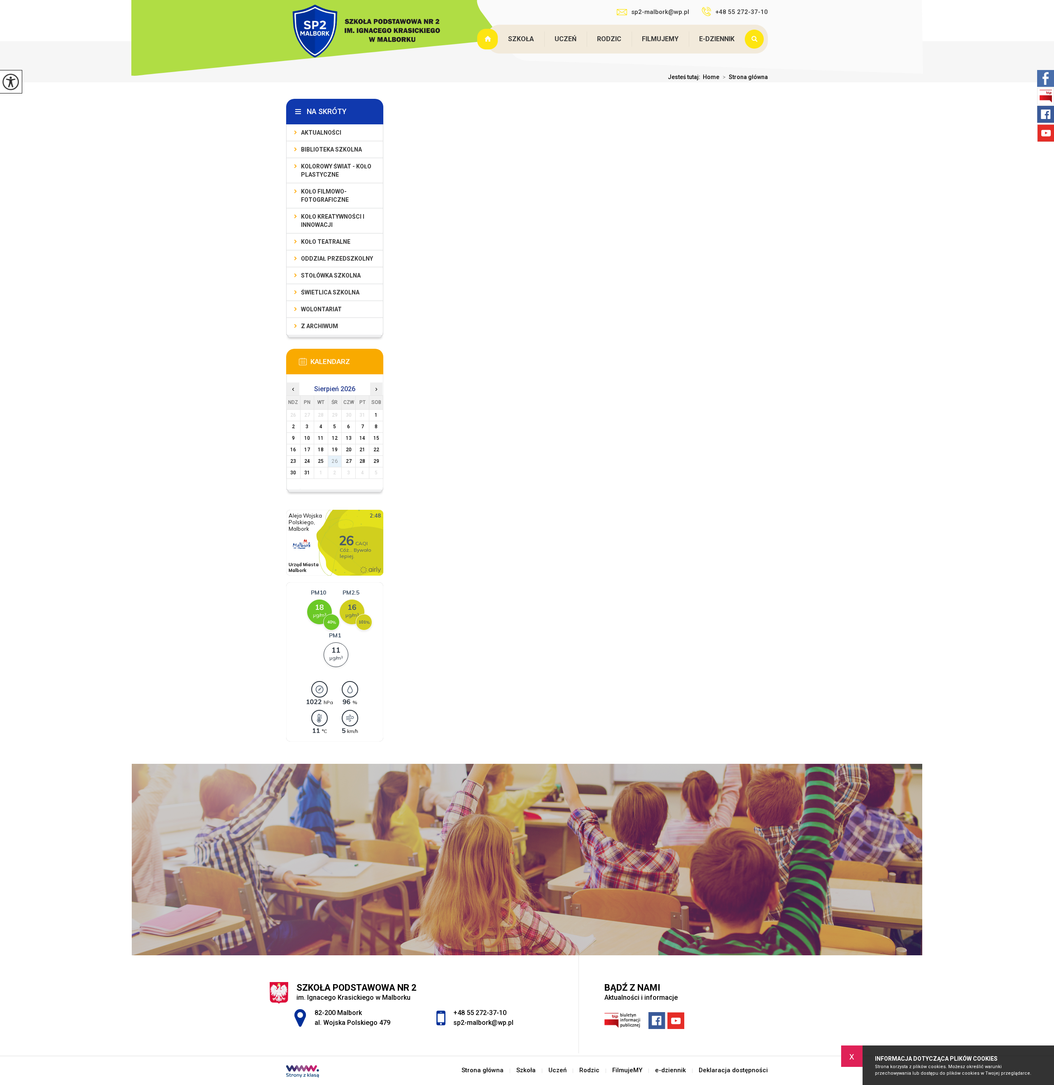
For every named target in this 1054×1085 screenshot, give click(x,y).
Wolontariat (321, 309)
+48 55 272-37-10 (741, 12)
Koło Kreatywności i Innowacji (332, 220)
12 (335, 438)
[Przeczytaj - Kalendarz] (347, 364)
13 (349, 438)
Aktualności (321, 132)
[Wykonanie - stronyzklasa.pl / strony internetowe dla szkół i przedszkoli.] (302, 1072)
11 (321, 438)
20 (349, 450)
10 (307, 438)
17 (307, 450)
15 (376, 438)
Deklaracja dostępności (733, 1070)
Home (711, 77)
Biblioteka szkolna (331, 149)
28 (362, 461)
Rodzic (609, 39)
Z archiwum (319, 326)
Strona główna (488, 39)
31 (307, 473)
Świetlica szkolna (330, 292)
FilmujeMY (660, 39)
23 (293, 461)
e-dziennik (717, 39)
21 (362, 450)
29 (376, 461)
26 (335, 461)
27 (349, 461)
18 (321, 450)
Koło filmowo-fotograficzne (325, 195)
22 (376, 450)
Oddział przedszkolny (337, 258)
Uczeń (565, 39)
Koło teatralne (325, 241)
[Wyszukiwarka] (756, 39)
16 (293, 450)
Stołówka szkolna (331, 275)
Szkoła (521, 39)
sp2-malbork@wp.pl (660, 12)
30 (293, 473)
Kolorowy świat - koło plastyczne (336, 170)
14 (362, 438)
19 (335, 450)
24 (307, 461)
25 (321, 461)
